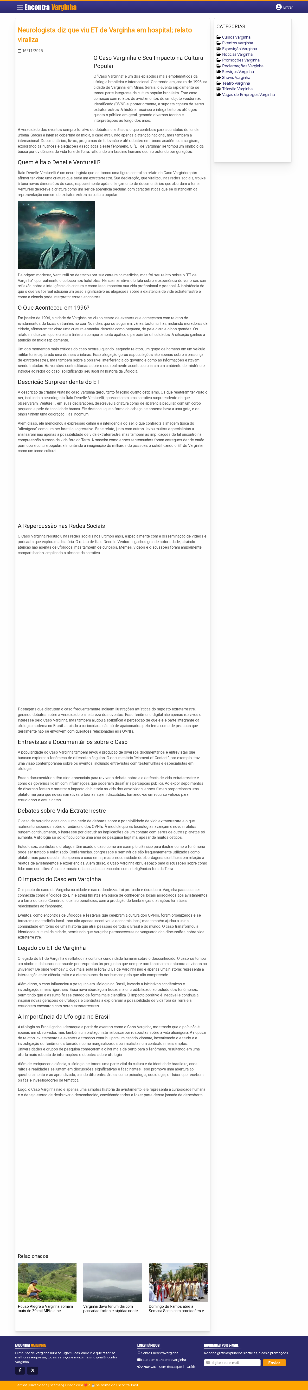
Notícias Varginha (237, 54)
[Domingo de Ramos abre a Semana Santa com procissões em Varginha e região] (178, 1282)
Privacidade (38, 1385)
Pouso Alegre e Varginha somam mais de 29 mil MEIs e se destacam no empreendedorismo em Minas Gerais (46, 1313)
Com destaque (170, 1367)
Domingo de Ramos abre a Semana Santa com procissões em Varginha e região (178, 1310)
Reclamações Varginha (242, 66)
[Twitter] (32, 1371)
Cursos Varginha (236, 37)
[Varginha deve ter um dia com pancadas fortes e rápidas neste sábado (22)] (112, 1282)
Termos (21, 1385)
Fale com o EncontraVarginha (163, 1360)
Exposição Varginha (239, 49)
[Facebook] (20, 1371)
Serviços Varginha (238, 71)
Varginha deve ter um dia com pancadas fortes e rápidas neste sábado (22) (110, 1310)
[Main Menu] (20, 7)
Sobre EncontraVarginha (159, 1353)
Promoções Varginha (241, 60)
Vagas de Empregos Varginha (248, 94)
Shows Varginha (236, 77)
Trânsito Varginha (237, 89)
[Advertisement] (54, 87)
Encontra (51, 7)
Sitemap (56, 1385)
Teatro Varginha (236, 83)
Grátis (191, 1367)
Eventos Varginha (237, 43)
